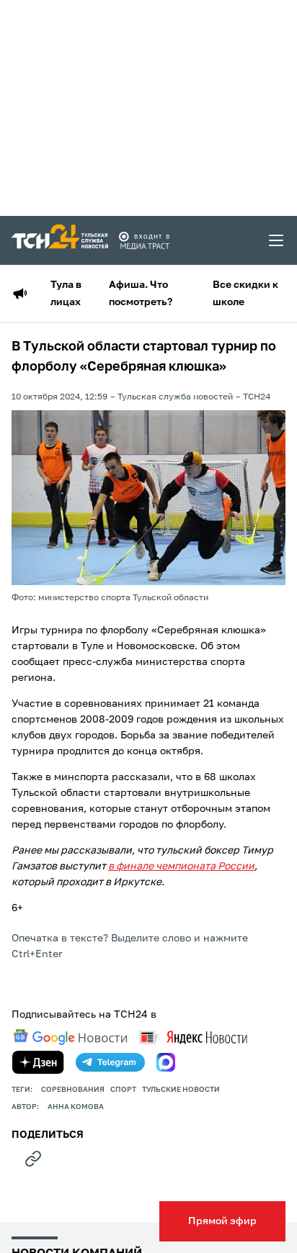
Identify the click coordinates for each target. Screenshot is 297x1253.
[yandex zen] (38, 1062)
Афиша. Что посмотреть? (140, 293)
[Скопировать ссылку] (33, 1158)
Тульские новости (181, 1089)
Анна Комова (76, 1106)
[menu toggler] (276, 240)
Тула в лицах (65, 293)
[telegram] (110, 1062)
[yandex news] (193, 1037)
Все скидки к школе (245, 293)
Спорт (123, 1089)
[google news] (70, 1037)
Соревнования (73, 1089)
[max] (165, 1062)
